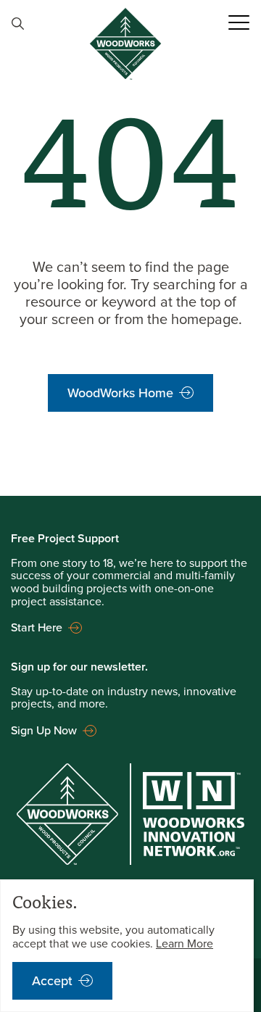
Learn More (184, 943)
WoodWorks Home (120, 392)
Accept (52, 980)
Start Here (36, 627)
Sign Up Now (44, 730)
